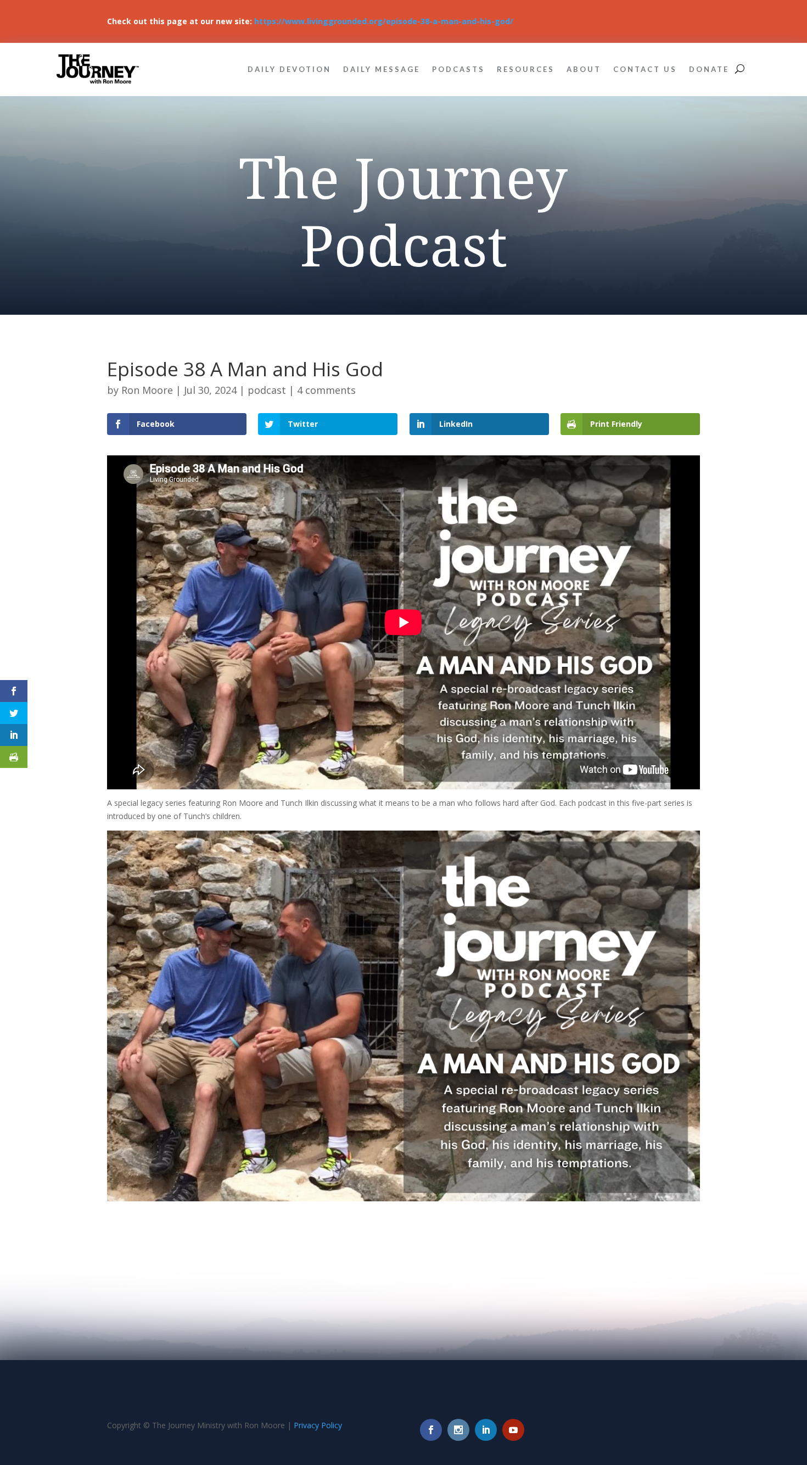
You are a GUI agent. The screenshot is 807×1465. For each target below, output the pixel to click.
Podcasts (458, 69)
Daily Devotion (289, 69)
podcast (267, 390)
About (584, 69)
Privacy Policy (318, 1425)
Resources (525, 69)
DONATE (709, 69)
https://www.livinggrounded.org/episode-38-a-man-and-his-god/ (383, 21)
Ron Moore (147, 390)
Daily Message (381, 69)
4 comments (326, 390)
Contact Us (645, 69)
